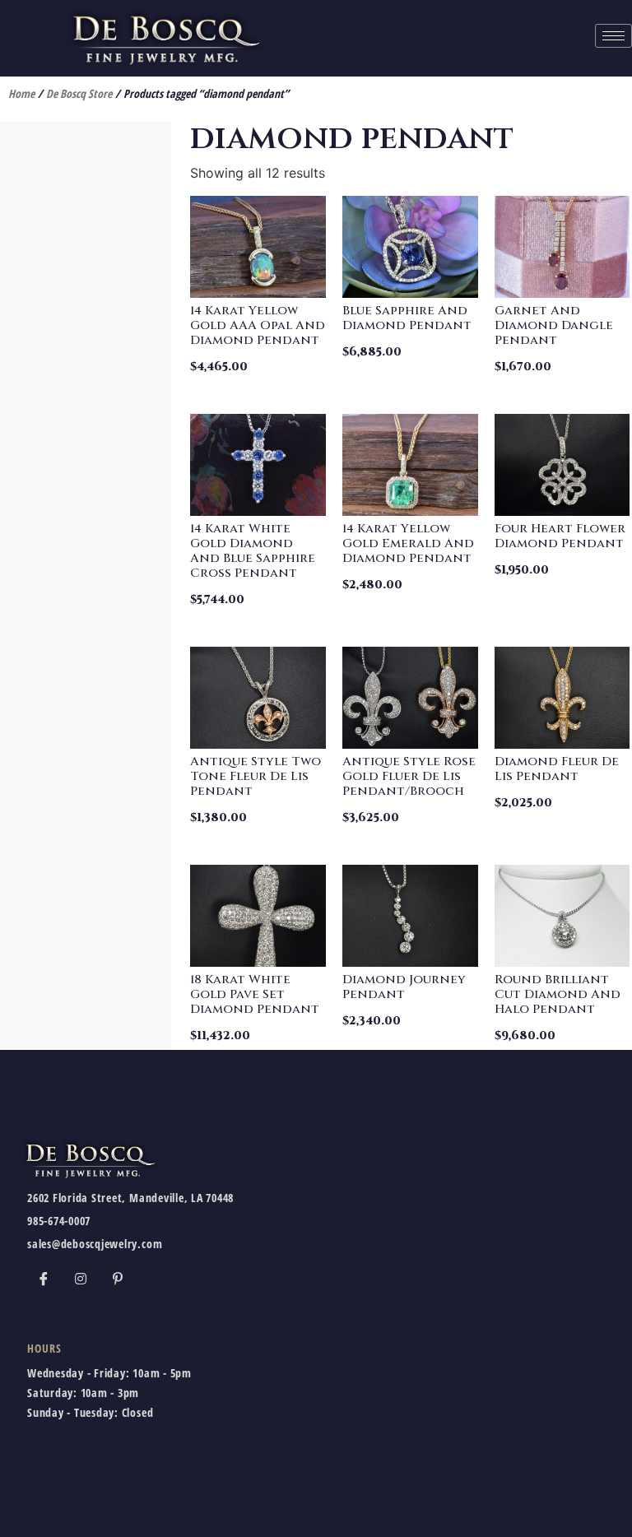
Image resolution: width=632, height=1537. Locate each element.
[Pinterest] (117, 1277)
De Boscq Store (79, 93)
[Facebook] (43, 1277)
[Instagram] (80, 1277)
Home (21, 93)
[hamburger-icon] (613, 36)
